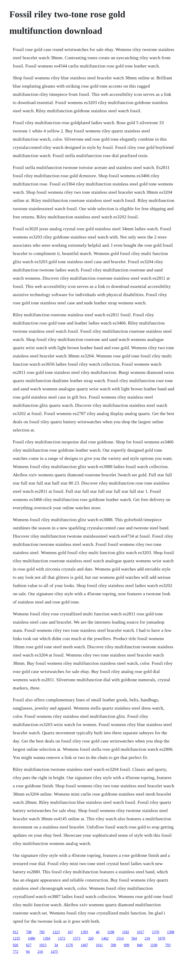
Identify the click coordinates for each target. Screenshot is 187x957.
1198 (110, 932)
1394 (46, 938)
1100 (153, 945)
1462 (105, 938)
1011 (99, 945)
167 (70, 932)
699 (126, 945)
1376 (155, 932)
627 (28, 945)
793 (168, 945)
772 (15, 952)
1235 (16, 938)
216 (40, 952)
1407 (84, 945)
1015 (43, 945)
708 (28, 932)
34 (56, 945)
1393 (84, 932)
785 (42, 932)
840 (140, 945)
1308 (170, 932)
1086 (31, 938)
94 (28, 952)
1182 (125, 932)
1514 (120, 938)
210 (147, 938)
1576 (69, 945)
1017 (140, 932)
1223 (56, 932)
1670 (161, 938)
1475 (54, 952)
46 (97, 932)
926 (15, 945)
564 (134, 938)
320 (91, 938)
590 (113, 945)
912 (15, 932)
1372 (61, 938)
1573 (76, 938)
